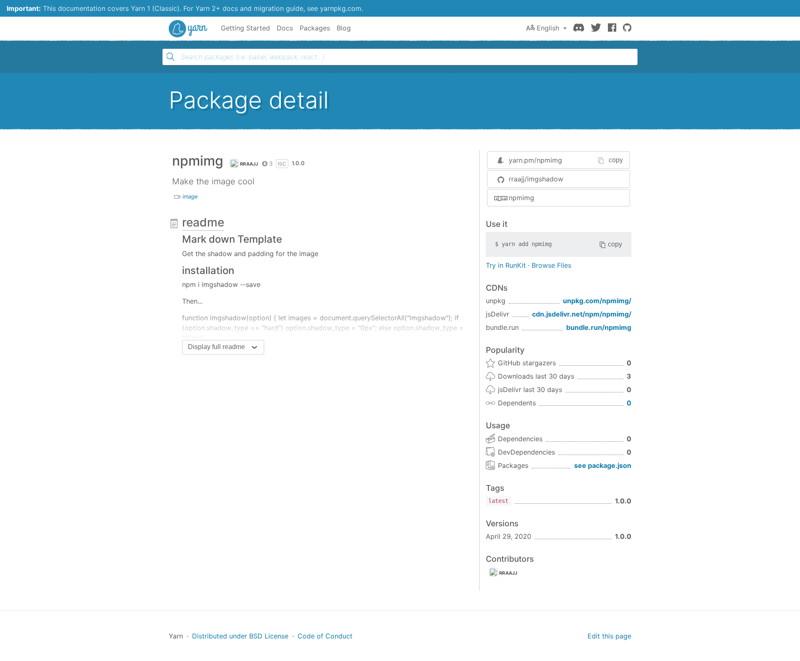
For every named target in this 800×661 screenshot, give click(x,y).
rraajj (249, 164)
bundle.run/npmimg (598, 327)
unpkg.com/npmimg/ (597, 301)
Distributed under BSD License (240, 636)
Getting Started (245, 28)
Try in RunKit (506, 265)
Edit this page (609, 636)
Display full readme (216, 346)
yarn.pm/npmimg (535, 160)
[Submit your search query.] (170, 56)
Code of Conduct (325, 636)
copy (616, 159)
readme (203, 222)
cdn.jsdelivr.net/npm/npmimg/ (581, 314)
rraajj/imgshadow (536, 179)
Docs (285, 28)
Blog (344, 28)
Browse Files (551, 265)
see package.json (602, 465)
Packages (315, 28)
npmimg (521, 198)
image (190, 196)
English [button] (548, 28)
